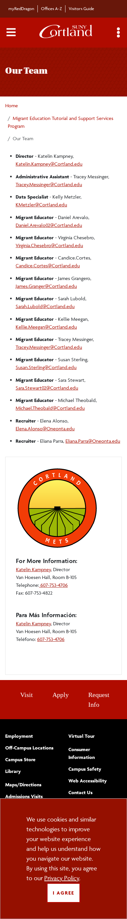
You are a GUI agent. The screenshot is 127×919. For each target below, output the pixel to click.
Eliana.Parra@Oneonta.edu (92, 441)
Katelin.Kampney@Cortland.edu (49, 164)
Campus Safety (84, 769)
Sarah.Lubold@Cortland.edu (45, 306)
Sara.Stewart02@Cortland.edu (47, 388)
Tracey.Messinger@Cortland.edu (49, 184)
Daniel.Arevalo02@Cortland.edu (49, 225)
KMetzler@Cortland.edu (41, 204)
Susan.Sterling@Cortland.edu (46, 367)
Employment (19, 736)
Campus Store (20, 759)
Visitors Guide (81, 8)
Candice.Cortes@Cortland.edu (48, 265)
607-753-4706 (53, 585)
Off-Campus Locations (29, 748)
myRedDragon (21, 8)
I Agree (63, 893)
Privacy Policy (61, 878)
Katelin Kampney (33, 569)
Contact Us (80, 792)
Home (11, 105)
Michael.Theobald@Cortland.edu (50, 408)
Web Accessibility (87, 781)
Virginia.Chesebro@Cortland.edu (49, 245)
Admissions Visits (24, 796)
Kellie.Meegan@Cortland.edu (46, 327)
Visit (26, 694)
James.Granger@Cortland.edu (46, 286)
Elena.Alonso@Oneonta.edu (45, 428)
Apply (60, 694)
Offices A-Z (51, 8)
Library (13, 771)
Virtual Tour (81, 736)
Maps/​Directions (23, 784)
